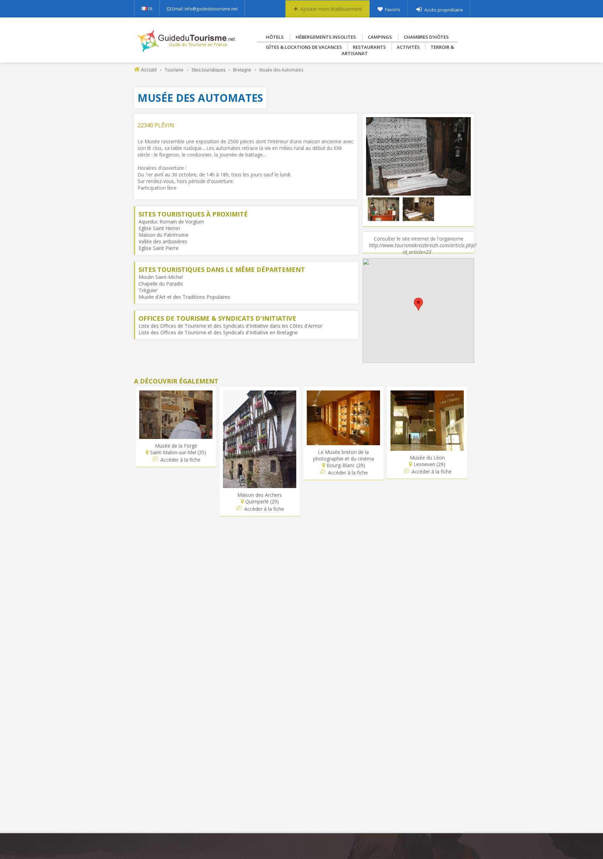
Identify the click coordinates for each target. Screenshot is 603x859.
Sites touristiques (208, 70)
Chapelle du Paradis (161, 283)
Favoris (392, 9)
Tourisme (174, 70)
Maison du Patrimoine (163, 234)
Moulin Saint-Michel (161, 277)
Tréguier (148, 290)
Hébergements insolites (326, 37)
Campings (380, 37)
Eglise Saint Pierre (159, 248)
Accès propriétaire (443, 10)
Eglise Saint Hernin (159, 228)
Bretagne (242, 70)
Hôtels (275, 37)
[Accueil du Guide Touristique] (187, 49)
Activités (408, 47)
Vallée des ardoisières (163, 241)
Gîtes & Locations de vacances (304, 47)
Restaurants (369, 47)
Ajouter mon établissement (331, 9)
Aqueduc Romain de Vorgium (171, 221)
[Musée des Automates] (418, 192)
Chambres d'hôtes (426, 37)
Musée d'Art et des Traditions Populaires (184, 297)
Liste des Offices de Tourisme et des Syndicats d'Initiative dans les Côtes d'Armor (230, 325)
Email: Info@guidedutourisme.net (205, 9)
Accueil (149, 69)
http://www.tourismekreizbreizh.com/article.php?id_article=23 (422, 248)
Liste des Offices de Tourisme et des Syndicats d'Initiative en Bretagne (218, 332)
